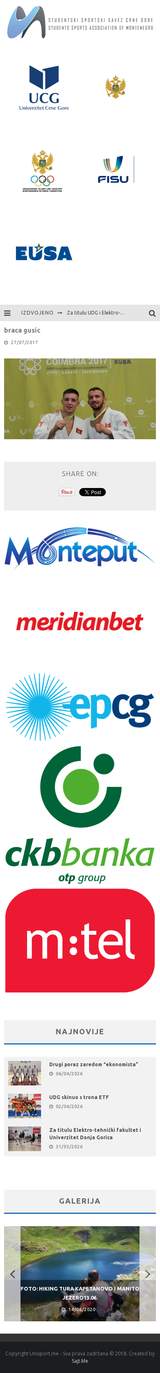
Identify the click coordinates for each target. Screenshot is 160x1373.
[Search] (154, 313)
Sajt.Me (80, 1360)
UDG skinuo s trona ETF (79, 1097)
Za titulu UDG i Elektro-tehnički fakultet (112, 312)
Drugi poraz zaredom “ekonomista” (93, 1064)
